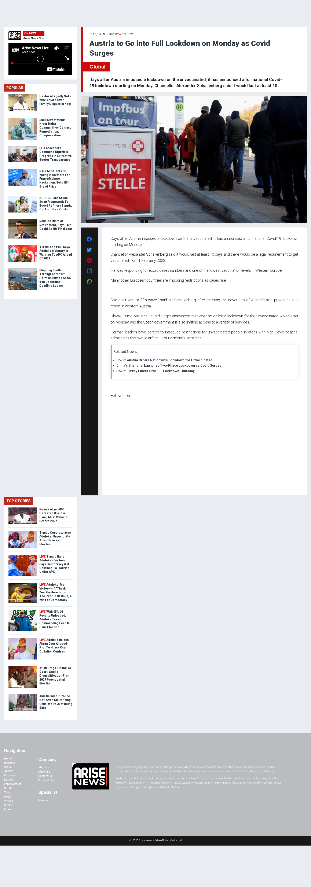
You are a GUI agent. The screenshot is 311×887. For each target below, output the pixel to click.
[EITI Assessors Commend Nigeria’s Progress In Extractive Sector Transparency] (22, 147)
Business (9, 775)
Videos (8, 800)
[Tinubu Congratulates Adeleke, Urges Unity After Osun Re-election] (22, 532)
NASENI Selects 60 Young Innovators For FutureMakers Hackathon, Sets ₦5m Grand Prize (54, 178)
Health (8, 796)
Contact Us (45, 775)
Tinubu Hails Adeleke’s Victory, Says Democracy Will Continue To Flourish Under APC (54, 564)
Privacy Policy (46, 780)
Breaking (9, 762)
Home (8, 758)
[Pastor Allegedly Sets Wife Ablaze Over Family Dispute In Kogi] (22, 95)
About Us (44, 767)
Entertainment (12, 784)
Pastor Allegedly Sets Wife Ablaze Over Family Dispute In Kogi (55, 100)
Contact (9, 805)
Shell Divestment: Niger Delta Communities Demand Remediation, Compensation (55, 127)
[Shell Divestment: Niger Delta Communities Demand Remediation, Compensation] (22, 119)
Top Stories (18, 501)
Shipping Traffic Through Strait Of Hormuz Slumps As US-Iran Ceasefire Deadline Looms (55, 278)
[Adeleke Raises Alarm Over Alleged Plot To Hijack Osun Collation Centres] (22, 639)
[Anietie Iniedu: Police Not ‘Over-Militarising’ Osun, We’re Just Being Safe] (22, 695)
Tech (7, 792)
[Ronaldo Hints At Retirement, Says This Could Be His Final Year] (22, 220)
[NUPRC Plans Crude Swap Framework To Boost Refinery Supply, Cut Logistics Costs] (22, 197)
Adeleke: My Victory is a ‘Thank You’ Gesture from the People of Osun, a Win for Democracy (55, 592)
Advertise (44, 771)
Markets (43, 800)
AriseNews (126, 34)
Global (97, 67)
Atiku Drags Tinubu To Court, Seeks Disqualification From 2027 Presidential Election (55, 675)
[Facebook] (111, 486)
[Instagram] (115, 486)
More (7, 809)
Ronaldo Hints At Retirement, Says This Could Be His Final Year (55, 224)
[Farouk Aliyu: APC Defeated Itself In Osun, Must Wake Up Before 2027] (22, 508)
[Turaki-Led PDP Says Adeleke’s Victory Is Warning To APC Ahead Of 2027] (22, 246)
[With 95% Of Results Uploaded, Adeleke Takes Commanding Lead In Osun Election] (22, 611)
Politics (8, 779)
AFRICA (9, 771)
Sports (8, 788)
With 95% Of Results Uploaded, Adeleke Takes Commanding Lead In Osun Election (54, 619)
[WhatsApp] (117, 486)
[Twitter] (113, 486)
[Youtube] (119, 486)
